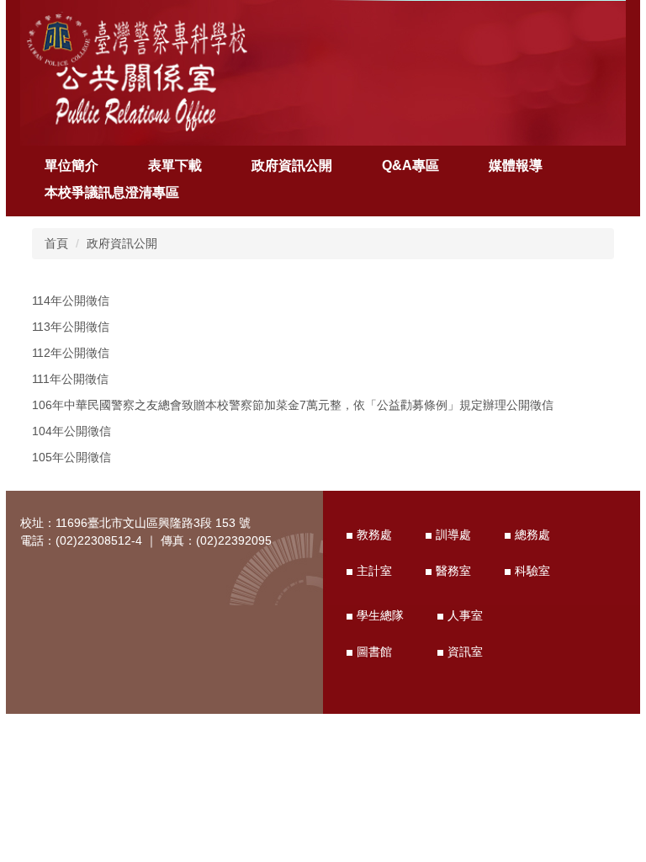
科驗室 (532, 570)
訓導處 (453, 534)
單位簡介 (71, 165)
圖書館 (374, 651)
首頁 (56, 243)
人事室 (465, 615)
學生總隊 (380, 615)
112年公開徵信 (70, 352)
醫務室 (453, 570)
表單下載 (175, 165)
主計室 (374, 570)
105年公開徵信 (71, 457)
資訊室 (465, 651)
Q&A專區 (410, 165)
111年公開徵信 (70, 379)
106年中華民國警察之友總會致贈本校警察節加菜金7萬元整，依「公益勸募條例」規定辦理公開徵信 (292, 405)
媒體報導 (516, 165)
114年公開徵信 (70, 300)
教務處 (374, 534)
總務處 (532, 534)
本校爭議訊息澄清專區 (112, 192)
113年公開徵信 (70, 326)
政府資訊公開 (292, 165)
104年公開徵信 (71, 431)
